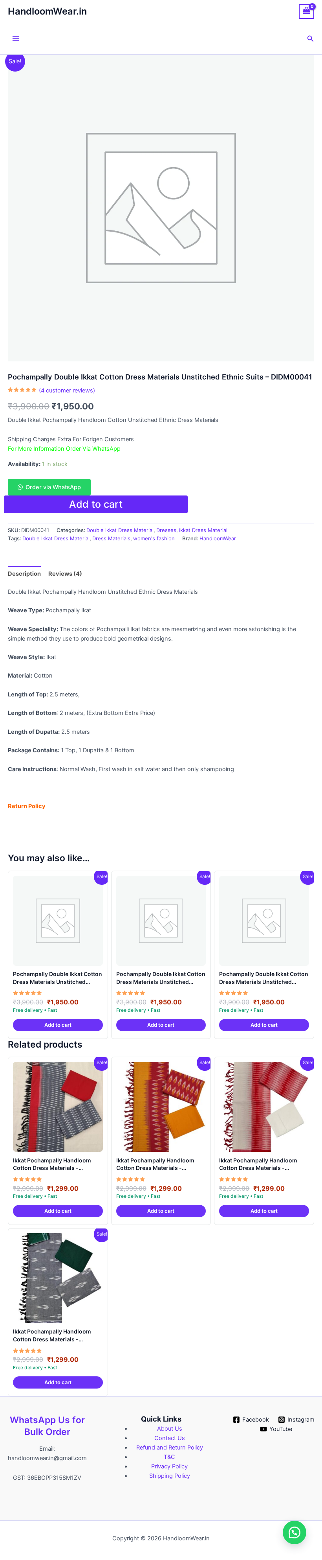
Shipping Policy (169, 1475)
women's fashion (154, 538)
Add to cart (96, 504)
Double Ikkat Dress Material (120, 530)
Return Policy (27, 806)
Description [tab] (24, 573)
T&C (169, 1457)
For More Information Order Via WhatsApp (64, 448)
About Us (169, 1428)
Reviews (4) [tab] (65, 573)
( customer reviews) (67, 390)
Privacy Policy (169, 1466)
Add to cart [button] (57, 1025)
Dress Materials (111, 538)
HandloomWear (217, 538)
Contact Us (169, 1438)
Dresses (166, 530)
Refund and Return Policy (169, 1447)
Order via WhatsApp (53, 487)
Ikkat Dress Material (203, 530)
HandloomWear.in (47, 11)
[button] (310, 39)
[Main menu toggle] (16, 38)
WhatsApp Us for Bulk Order (47, 1425)
